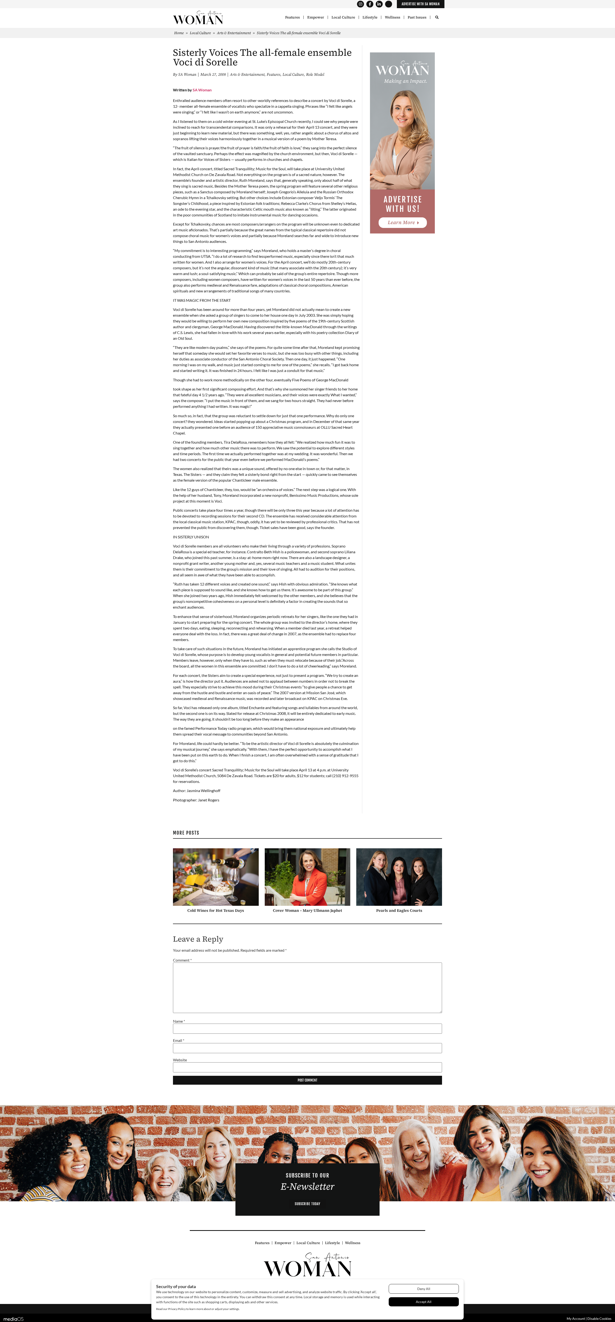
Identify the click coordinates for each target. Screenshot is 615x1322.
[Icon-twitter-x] (388, 4)
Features (292, 17)
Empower (315, 17)
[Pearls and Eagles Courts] (399, 877)
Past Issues (417, 17)
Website (180, 1060)
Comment (182, 960)
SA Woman (202, 90)
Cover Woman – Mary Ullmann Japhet (307, 910)
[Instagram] (360, 4)
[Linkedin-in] (379, 4)
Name (179, 1021)
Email (178, 1041)
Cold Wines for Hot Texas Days (215, 910)
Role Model (315, 74)
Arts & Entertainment (234, 32)
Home (179, 32)
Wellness (392, 17)
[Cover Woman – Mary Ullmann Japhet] (308, 877)
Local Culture (343, 17)
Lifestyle (370, 17)
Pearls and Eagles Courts (399, 910)
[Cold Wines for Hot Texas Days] (216, 877)
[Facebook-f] (369, 4)
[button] (437, 18)
